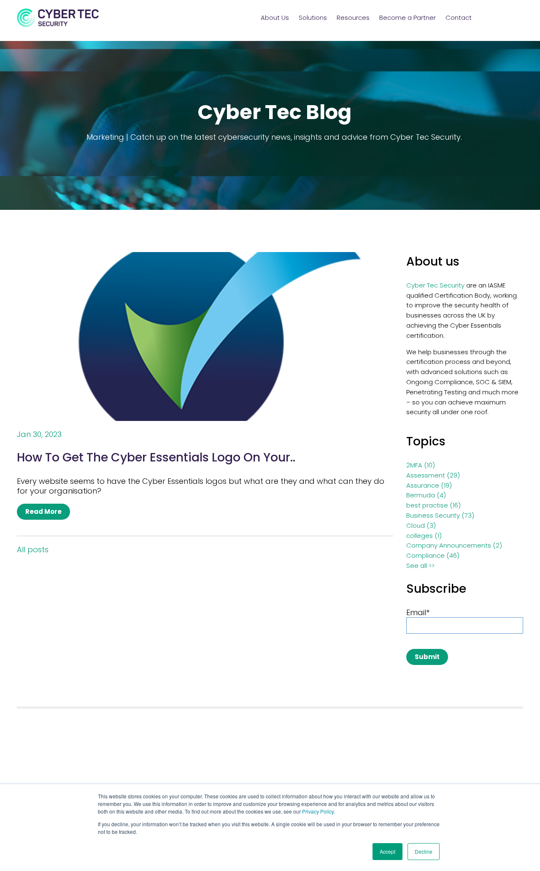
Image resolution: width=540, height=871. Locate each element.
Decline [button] (423, 851)
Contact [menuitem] (459, 17)
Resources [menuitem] (353, 17)
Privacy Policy (318, 811)
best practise (433, 505)
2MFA (420, 465)
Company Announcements (454, 545)
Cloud (421, 525)
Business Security (440, 515)
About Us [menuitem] (275, 17)
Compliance (432, 555)
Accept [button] (387, 851)
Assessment (433, 475)
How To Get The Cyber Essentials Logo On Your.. (156, 457)
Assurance (429, 485)
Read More (43, 511)
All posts (33, 550)
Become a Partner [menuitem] (407, 17)
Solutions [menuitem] (313, 17)
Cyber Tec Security (435, 285)
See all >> (420, 565)
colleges (424, 535)
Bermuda (426, 495)
